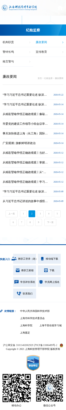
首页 (40, 78)
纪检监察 (48, 78)
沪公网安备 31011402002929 (18, 345)
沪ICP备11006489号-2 (45, 345)
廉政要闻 (59, 78)
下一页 (50, 222)
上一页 (11, 213)
